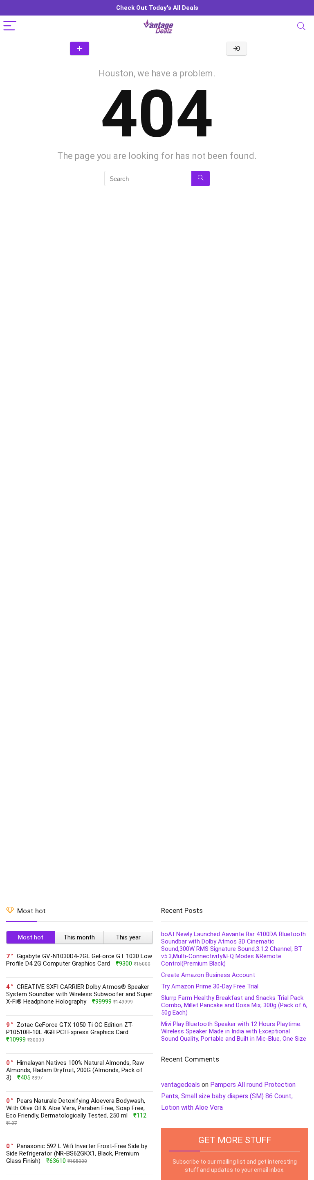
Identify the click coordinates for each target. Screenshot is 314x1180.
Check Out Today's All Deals (157, 7)
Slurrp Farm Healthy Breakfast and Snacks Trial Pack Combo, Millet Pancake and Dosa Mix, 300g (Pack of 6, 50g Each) (234, 1005)
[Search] (301, 26)
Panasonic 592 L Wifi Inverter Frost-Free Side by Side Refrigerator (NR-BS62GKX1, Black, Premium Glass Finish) (76, 1153)
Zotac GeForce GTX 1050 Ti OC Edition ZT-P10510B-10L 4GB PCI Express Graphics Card (70, 1028)
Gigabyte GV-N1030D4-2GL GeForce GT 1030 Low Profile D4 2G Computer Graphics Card (79, 959)
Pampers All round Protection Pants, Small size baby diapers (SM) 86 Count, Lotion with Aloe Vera (228, 1096)
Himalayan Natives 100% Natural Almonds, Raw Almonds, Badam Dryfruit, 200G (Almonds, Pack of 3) (75, 1070)
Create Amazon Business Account (208, 975)
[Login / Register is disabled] (237, 48)
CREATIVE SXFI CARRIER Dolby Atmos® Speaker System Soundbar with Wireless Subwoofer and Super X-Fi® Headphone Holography (79, 994)
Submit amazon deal (79, 48)
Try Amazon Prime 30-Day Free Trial (209, 986)
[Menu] (10, 26)
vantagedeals (180, 1085)
